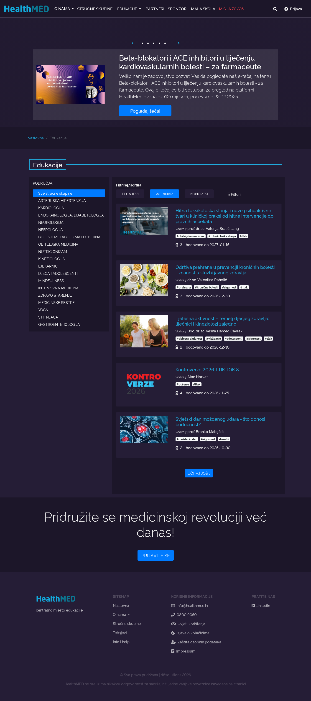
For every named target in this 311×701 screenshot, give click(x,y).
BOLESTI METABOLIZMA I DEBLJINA (69, 236)
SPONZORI (177, 8)
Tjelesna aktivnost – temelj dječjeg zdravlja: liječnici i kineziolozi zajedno (222, 321)
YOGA (43, 309)
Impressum (186, 650)
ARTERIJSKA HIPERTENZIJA (62, 200)
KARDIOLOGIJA (51, 207)
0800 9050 (187, 614)
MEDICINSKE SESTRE (56, 302)
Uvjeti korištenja (191, 623)
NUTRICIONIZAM (52, 251)
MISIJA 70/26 (231, 8)
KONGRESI (199, 193)
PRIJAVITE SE (155, 555)
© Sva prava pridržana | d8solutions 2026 (155, 674)
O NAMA (62, 8)
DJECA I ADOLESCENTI (58, 273)
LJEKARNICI (48, 265)
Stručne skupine (127, 623)
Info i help (121, 641)
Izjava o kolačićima (193, 632)
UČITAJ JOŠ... (199, 473)
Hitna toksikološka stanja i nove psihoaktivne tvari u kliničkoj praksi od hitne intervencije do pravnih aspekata (224, 215)
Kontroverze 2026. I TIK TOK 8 (207, 369)
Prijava (296, 8)
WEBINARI (164, 193)
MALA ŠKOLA (203, 8)
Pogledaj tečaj (145, 110)
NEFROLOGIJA (50, 229)
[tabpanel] (155, 84)
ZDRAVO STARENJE (55, 295)
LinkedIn (262, 605)
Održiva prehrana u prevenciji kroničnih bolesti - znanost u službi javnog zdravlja (225, 269)
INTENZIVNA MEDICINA (58, 287)
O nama (120, 614)
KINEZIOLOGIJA (51, 258)
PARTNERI (155, 8)
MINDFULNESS (51, 280)
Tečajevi (120, 632)
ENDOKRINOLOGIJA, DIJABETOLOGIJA (71, 214)
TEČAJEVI (130, 193)
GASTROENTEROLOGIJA (59, 324)
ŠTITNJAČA (48, 316)
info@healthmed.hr (193, 605)
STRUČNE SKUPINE (94, 8)
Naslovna (36, 137)
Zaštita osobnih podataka (199, 641)
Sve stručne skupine (55, 193)
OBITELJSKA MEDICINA (58, 244)
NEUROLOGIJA (51, 222)
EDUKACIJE (127, 8)
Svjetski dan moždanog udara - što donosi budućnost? (220, 421)
